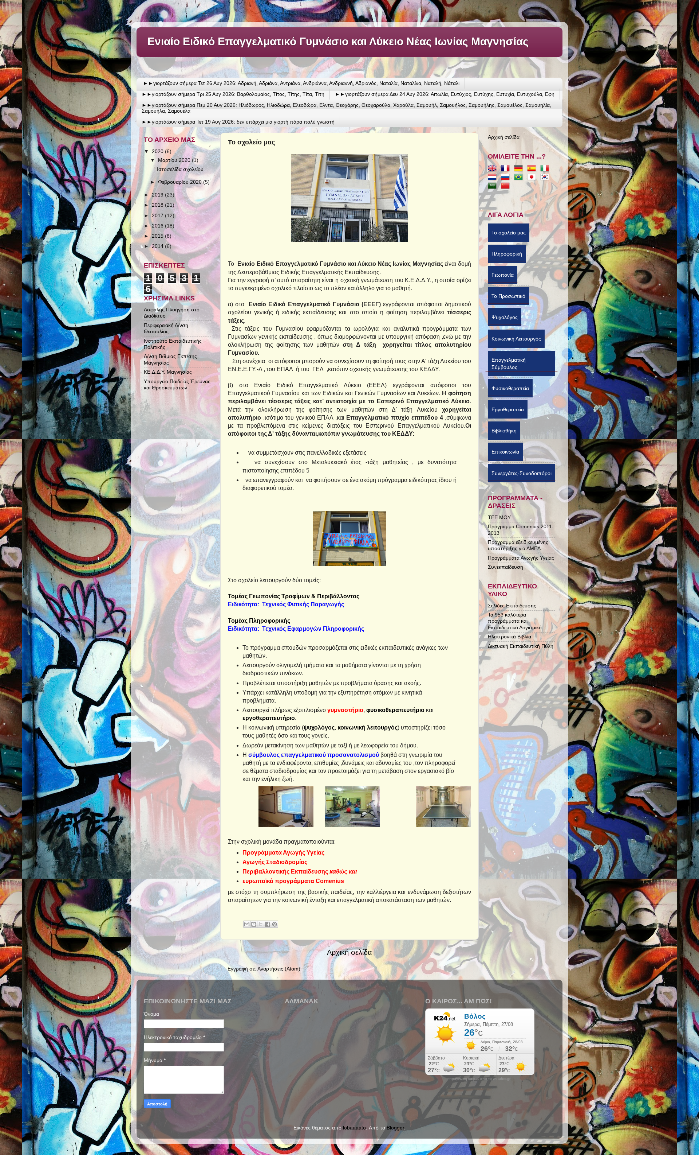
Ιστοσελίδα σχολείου (180, 169)
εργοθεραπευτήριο (268, 718)
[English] (493, 169)
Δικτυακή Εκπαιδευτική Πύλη (520, 646)
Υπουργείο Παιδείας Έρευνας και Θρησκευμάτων (177, 384)
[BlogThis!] (253, 924)
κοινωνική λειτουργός (367, 727)
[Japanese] (533, 177)
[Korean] (546, 177)
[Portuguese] (520, 177)
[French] (507, 169)
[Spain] (533, 169)
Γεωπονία (502, 277)
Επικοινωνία (505, 454)
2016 (158, 226)
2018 (158, 205)
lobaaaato (354, 1128)
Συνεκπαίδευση (505, 567)
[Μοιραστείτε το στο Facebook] (267, 924)
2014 (158, 246)
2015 (158, 236)
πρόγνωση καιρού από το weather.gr (479, 1079)
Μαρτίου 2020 (175, 160)
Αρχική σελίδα (349, 952)
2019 (158, 195)
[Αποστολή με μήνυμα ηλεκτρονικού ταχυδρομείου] (246, 924)
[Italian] (546, 169)
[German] (520, 169)
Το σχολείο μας (508, 235)
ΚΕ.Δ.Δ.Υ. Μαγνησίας (168, 372)
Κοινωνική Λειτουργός (516, 341)
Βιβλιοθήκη (504, 433)
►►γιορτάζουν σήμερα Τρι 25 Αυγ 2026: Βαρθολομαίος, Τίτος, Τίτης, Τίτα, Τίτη (233, 94)
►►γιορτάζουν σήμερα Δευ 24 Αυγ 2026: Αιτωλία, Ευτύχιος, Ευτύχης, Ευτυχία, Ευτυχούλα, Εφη (444, 94)
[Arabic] (493, 186)
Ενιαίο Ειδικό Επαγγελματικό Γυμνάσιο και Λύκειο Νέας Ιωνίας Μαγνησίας (338, 41)
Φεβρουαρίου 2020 (180, 182)
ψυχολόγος (319, 727)
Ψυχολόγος (504, 319)
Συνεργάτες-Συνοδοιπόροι (521, 475)
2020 (158, 151)
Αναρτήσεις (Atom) (278, 969)
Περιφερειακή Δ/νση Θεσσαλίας (166, 328)
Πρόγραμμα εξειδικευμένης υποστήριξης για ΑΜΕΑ (518, 545)
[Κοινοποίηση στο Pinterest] (274, 924)
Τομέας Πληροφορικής (260, 621)
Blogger (395, 1128)
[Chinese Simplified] (507, 186)
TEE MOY (499, 517)
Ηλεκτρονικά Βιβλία (509, 636)
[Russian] (507, 177)
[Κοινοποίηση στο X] (260, 924)
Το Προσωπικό (508, 298)
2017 (158, 215)
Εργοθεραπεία (507, 411)
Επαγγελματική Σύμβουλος (508, 364)
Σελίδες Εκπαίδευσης (512, 605)
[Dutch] (493, 177)
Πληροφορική (506, 256)
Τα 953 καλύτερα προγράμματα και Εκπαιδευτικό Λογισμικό (515, 621)
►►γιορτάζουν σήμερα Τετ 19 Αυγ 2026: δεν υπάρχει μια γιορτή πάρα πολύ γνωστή (238, 122)
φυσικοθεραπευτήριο (395, 710)
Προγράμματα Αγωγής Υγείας (521, 558)
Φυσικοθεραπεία (510, 390)
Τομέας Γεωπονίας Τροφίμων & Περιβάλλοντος (293, 596)
